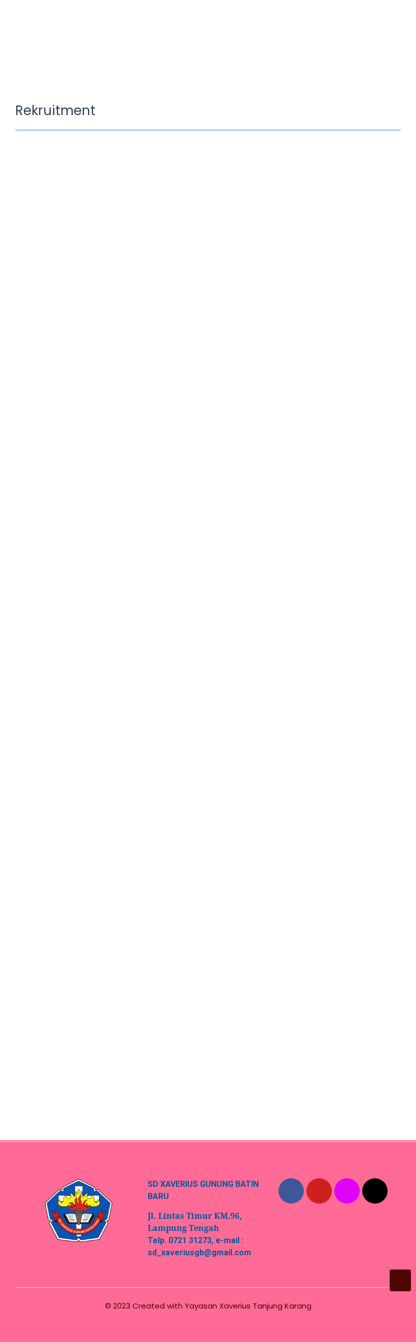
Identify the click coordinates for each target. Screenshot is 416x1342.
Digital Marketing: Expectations (100, 1033)
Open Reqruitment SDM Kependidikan (118, 706)
